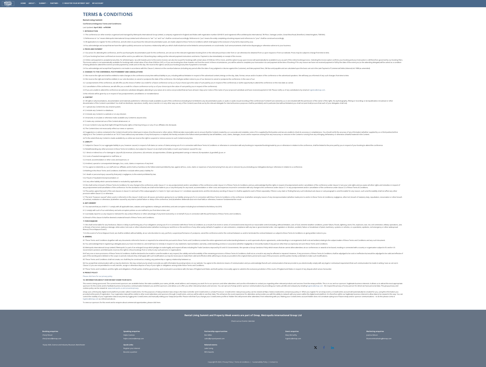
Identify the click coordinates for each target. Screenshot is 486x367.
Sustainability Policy (260, 362)
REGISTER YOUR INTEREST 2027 (76, 3)
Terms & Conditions (242, 362)
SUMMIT (42, 3)
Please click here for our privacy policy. (98, 276)
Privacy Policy (228, 362)
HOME (23, 3)
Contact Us (274, 362)
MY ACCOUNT (97, 3)
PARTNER (54, 3)
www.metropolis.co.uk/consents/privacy (123, 288)
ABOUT (32, 3)
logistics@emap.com (317, 90)
